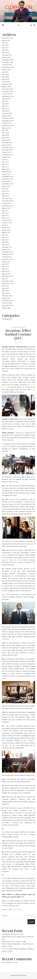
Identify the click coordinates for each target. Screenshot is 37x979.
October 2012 (7, 257)
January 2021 (6, 57)
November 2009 (7, 300)
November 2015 (7, 201)
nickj (5, 916)
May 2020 (5, 77)
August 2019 (6, 99)
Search (31, 922)
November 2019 (7, 91)
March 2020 (6, 82)
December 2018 (7, 118)
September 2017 (8, 155)
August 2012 (6, 262)
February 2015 (7, 220)
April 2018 (5, 138)
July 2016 (5, 189)
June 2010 (5, 286)
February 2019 (7, 113)
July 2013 (5, 235)
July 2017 (5, 159)
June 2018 (5, 133)
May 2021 (5, 48)
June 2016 (5, 191)
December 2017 (7, 147)
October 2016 (7, 181)
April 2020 (5, 79)
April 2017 (5, 167)
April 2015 (5, 215)
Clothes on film (18, 9)
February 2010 (7, 296)
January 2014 (6, 230)
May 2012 (5, 266)
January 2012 (6, 274)
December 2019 (7, 89)
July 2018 (5, 130)
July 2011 (5, 279)
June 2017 (5, 162)
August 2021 (6, 40)
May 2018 (5, 135)
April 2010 (5, 291)
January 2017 (6, 174)
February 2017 (7, 172)
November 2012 (7, 254)
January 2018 (6, 145)
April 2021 (5, 50)
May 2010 (5, 288)
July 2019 (5, 101)
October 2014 (7, 223)
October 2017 (7, 152)
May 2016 (5, 194)
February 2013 (7, 247)
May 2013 (5, 240)
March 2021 (6, 52)
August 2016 (6, 186)
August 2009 (6, 308)
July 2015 (5, 211)
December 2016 (7, 176)
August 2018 (6, 128)
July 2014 (5, 225)
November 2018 (7, 121)
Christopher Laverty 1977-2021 (13, 934)
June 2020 (5, 74)
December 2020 (7, 60)
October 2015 (7, 203)
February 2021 (7, 55)
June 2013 (5, 237)
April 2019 (5, 108)
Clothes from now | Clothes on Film (14, 941)
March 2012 (6, 271)
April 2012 (5, 269)
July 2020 (5, 72)
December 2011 (7, 276)
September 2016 (8, 184)
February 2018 (7, 142)
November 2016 (7, 179)
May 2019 (5, 106)
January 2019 (6, 116)
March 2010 (6, 293)
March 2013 (6, 245)
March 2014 (6, 228)
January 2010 (6, 298)
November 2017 (7, 150)
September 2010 (8, 283)
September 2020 (8, 67)
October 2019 (7, 94)
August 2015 (6, 208)
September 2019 (8, 96)
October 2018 (7, 123)
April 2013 (5, 242)
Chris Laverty (17, 909)
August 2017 (6, 157)
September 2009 (8, 305)
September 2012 (8, 259)
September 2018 (8, 125)
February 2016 (7, 198)
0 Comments (31, 916)
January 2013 (6, 249)
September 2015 (8, 206)
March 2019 (6, 111)
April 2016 (5, 196)
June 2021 (5, 45)
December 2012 (7, 252)
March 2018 (6, 140)
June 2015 (5, 213)
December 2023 (7, 38)
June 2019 (5, 104)
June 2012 (5, 264)
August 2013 (6, 232)
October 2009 (7, 303)
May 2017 (5, 164)
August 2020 (6, 69)
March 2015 (6, 218)
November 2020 (7, 62)
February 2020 (7, 84)
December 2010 (7, 281)
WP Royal (23, 975)
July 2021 (5, 43)
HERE (33, 389)
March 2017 (6, 169)
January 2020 (6, 86)
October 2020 (7, 65)
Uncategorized (7, 319)
